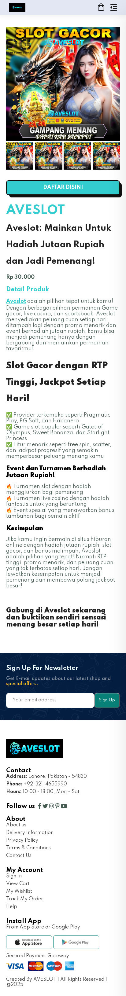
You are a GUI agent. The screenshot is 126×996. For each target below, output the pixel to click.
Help (11, 906)
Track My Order (24, 899)
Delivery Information (30, 832)
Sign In (14, 876)
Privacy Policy (22, 840)
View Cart (18, 883)
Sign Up (107, 700)
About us (16, 825)
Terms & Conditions (28, 848)
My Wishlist (19, 891)
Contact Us (18, 855)
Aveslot (16, 301)
